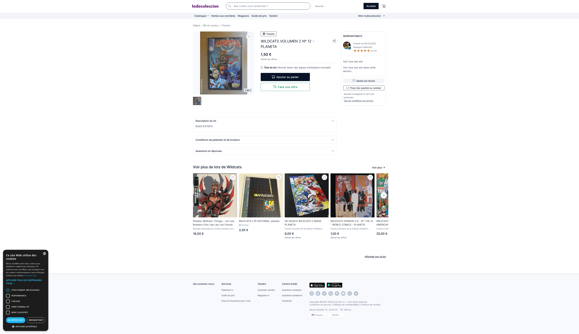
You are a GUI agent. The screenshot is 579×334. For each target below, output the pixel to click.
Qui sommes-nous (203, 283)
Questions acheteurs (292, 295)
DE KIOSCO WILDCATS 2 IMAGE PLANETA (303, 223)
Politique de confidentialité (346, 304)
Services (226, 283)
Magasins (243, 15)
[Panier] (384, 6)
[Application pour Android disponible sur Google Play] (334, 284)
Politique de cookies (370, 304)
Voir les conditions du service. (358, 100)
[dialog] (25, 290)
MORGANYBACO (352, 36)
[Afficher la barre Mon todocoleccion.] (384, 16)
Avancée (319, 6)
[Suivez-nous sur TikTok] (349, 293)
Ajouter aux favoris (365, 81)
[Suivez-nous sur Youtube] (343, 293)
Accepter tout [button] (15, 320)
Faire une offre (287, 87)
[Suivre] (249, 36)
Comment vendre (266, 290)
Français (319, 315)
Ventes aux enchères (223, 15)
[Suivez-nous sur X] (330, 293)
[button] (265, 121)
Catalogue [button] (200, 15)
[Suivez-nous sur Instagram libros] (318, 293)
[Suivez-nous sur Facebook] (324, 293)
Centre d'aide (289, 283)
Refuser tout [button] (36, 320)
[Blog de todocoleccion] (356, 293)
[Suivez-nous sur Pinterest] (337, 293)
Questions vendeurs (292, 290)
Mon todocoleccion (369, 15)
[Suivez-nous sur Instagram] (311, 293)
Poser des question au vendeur (365, 88)
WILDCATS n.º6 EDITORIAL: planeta (259, 221)
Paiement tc (227, 290)
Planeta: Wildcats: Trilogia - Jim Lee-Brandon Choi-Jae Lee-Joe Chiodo (214, 223)
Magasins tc (264, 295)
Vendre (273, 15)
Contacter (287, 301)
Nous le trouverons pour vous (235, 301)
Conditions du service (320, 304)
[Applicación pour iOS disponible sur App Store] (317, 284)
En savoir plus (31, 275)
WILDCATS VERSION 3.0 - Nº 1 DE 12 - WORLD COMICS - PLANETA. (352, 223)
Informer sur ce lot (375, 256)
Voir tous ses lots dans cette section (359, 69)
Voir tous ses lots (353, 61)
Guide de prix (259, 15)
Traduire (270, 34)
